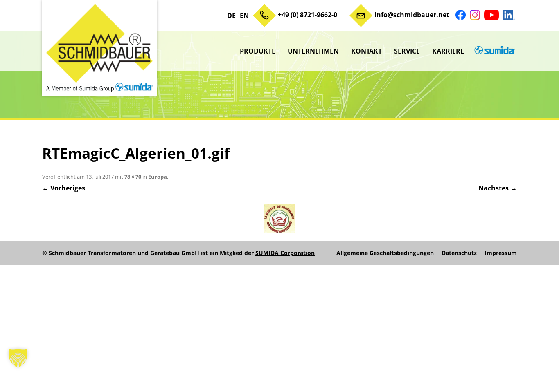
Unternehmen (313, 51)
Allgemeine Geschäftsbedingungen (385, 253)
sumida (493, 51)
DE (231, 15)
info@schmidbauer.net (411, 14)
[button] (18, 358)
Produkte (257, 51)
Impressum (501, 253)
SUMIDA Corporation (285, 253)
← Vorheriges (63, 188)
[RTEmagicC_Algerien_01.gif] (279, 218)
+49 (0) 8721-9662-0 (307, 14)
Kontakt (366, 51)
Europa (157, 176)
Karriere (448, 51)
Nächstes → (497, 188)
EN (244, 15)
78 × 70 (132, 176)
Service (407, 51)
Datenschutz (459, 253)
